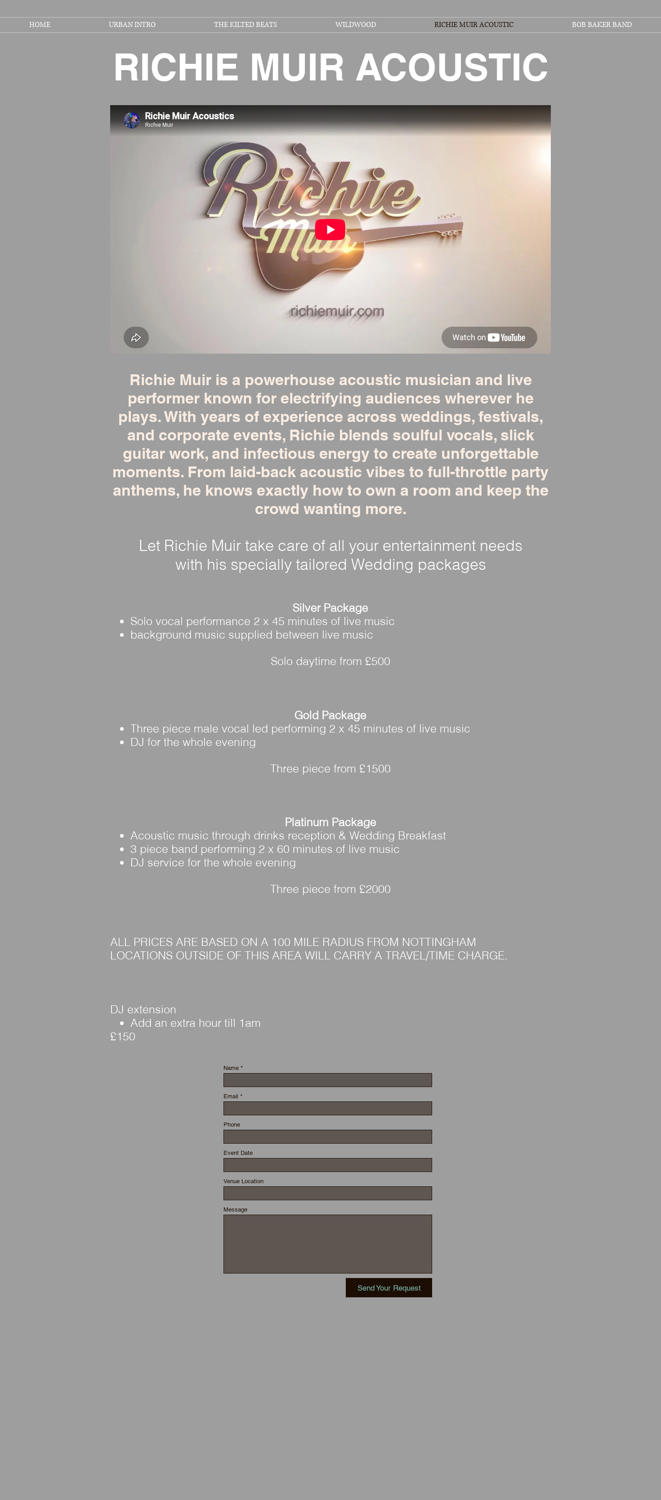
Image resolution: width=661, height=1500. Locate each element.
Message (235, 1209)
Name (231, 1068)
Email (230, 1096)
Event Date (238, 1153)
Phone (231, 1124)
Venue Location (243, 1181)
